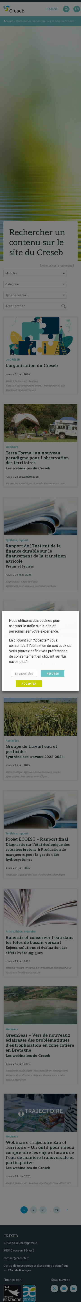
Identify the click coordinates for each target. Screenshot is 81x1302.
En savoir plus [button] (24, 673)
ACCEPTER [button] (28, 683)
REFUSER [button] (53, 673)
